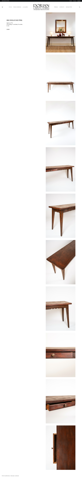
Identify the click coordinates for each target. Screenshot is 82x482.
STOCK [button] (10, 7)
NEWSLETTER (69, 7)
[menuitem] (2, 7)
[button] (2, 7)
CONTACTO (61, 7)
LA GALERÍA (25, 7)
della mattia (17, 475)
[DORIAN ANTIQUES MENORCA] (41, 7)
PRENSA (56, 7)
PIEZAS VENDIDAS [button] (17, 7)
